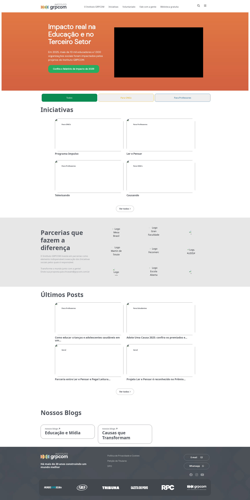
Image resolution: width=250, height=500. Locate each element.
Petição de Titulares (117, 460)
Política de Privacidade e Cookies (123, 455)
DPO (109, 466)
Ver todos (124, 208)
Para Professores (182, 97)
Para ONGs (126, 97)
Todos (69, 97)
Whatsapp (194, 466)
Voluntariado (129, 6)
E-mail (194, 457)
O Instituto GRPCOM (94, 6)
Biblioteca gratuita (169, 6)
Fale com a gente (148, 6)
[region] (125, 51)
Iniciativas (113, 6)
